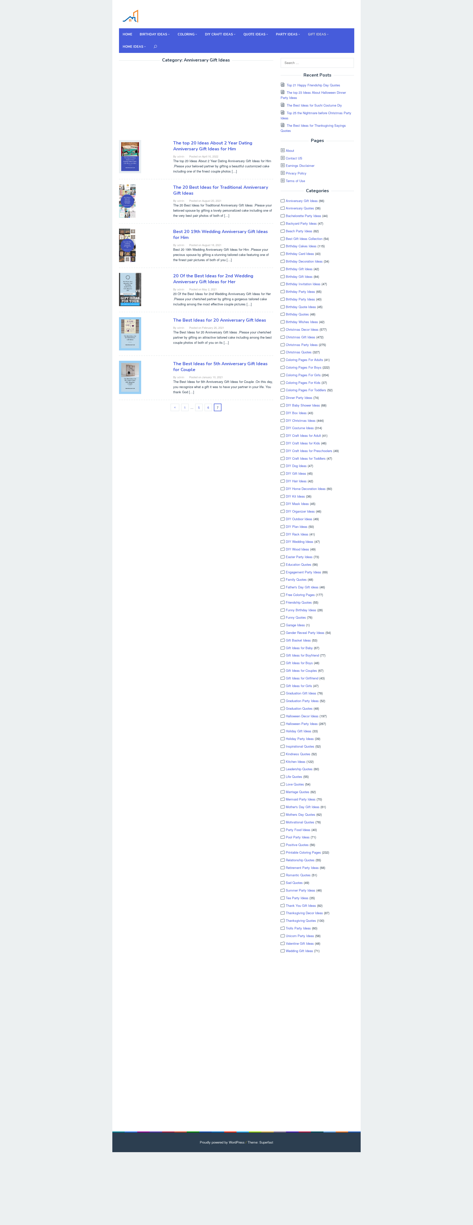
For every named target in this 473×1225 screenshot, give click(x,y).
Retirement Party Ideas (302, 867)
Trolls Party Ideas (298, 928)
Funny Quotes (296, 617)
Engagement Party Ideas (303, 572)
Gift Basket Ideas (298, 640)
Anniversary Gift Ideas (302, 200)
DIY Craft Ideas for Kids (303, 443)
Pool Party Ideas (298, 837)
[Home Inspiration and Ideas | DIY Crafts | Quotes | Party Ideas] (130, 15)
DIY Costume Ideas (300, 427)
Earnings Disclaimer (300, 165)
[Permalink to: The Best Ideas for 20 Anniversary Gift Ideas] (130, 333)
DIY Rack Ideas (297, 534)
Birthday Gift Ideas (299, 269)
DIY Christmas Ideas (301, 420)
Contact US (294, 158)
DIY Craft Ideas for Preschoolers (309, 450)
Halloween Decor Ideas (302, 716)
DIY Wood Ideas (297, 549)
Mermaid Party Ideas (301, 799)
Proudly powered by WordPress (222, 1142)
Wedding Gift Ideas (299, 950)
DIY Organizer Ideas (300, 511)
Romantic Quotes (298, 875)
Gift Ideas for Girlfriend (302, 678)
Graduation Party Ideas (302, 700)
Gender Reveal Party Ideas (305, 632)
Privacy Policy (296, 173)
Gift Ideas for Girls (299, 685)
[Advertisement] (160, 102)
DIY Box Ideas (296, 412)
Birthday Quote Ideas (301, 306)
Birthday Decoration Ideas (304, 261)
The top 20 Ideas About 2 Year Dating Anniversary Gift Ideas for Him (212, 146)
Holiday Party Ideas (300, 738)
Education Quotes (298, 564)
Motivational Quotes (300, 822)
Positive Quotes (297, 844)
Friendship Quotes (299, 602)
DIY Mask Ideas (297, 503)
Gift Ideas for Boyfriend (302, 655)
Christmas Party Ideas (302, 344)
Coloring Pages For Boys (303, 367)
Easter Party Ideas (299, 556)
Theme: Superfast (260, 1142)
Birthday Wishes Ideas (302, 321)
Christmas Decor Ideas (302, 329)
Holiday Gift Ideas (298, 731)
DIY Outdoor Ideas (299, 519)
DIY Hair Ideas (296, 481)
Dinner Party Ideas (299, 397)
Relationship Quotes (300, 860)
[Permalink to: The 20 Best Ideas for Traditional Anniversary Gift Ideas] (127, 200)
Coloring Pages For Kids (303, 382)
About (290, 150)
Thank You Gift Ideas (301, 905)
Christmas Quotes (299, 352)
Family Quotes (296, 579)
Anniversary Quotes (300, 208)
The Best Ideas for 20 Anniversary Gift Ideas (219, 320)
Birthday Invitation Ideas (303, 284)
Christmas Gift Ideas (300, 337)
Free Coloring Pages (300, 594)
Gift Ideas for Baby (299, 647)
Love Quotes (295, 784)
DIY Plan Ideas (296, 526)
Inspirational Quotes (300, 746)
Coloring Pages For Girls (303, 375)
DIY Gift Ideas (296, 473)
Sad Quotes (294, 882)
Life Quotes (294, 776)
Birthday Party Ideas (300, 291)
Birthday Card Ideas (300, 253)
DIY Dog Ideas (296, 465)
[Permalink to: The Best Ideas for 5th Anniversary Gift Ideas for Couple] (130, 376)
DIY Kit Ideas (295, 496)
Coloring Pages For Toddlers (306, 390)
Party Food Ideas (298, 829)
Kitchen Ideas (295, 761)
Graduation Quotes (299, 708)
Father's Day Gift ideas (302, 587)
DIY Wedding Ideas (299, 541)
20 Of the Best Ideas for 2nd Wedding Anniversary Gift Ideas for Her (213, 279)
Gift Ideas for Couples (301, 670)
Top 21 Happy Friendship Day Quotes (313, 85)
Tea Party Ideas (297, 897)
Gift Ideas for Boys (299, 662)
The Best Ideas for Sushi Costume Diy (314, 105)
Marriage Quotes (297, 791)
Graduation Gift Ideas (301, 693)
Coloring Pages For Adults (304, 359)
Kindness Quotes (298, 754)
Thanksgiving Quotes (301, 920)
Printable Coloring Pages (303, 852)
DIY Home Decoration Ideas (306, 488)
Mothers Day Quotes (300, 814)
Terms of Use (295, 180)
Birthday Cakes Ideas (301, 246)
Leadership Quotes (299, 769)
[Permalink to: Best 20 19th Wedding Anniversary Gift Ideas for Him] (127, 244)
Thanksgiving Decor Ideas (304, 913)
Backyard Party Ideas (301, 223)
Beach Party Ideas (299, 231)
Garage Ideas (295, 625)
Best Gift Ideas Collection (304, 238)
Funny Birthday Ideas (301, 610)
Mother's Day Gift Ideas (303, 806)
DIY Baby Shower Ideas (303, 405)
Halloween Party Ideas (302, 723)
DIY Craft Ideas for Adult (303, 435)
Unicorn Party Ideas (300, 935)
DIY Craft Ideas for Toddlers (306, 458)
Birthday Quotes (297, 314)
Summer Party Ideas (300, 890)
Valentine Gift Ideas (300, 943)
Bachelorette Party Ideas (303, 215)
